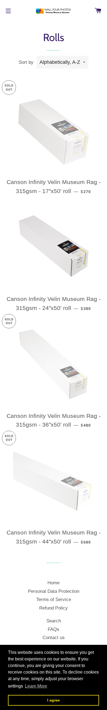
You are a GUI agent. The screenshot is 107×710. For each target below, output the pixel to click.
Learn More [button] (36, 686)
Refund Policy (53, 608)
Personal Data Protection (53, 591)
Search (53, 620)
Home (53, 582)
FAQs (53, 629)
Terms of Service (53, 599)
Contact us (54, 637)
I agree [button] (53, 700)
